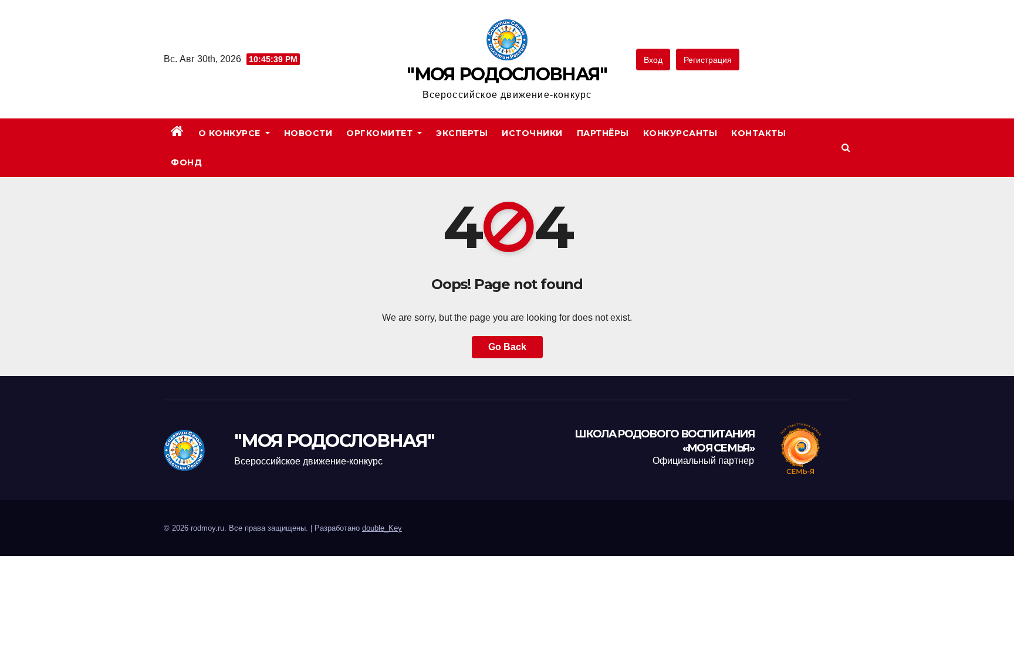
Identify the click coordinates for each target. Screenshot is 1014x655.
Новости (308, 133)
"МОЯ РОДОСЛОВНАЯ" (507, 74)
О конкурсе (230, 133)
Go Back (507, 347)
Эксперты (462, 133)
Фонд (186, 162)
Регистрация (708, 60)
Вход (653, 60)
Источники (532, 133)
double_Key (382, 528)
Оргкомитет (380, 133)
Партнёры (603, 133)
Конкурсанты (680, 133)
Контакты (758, 133)
